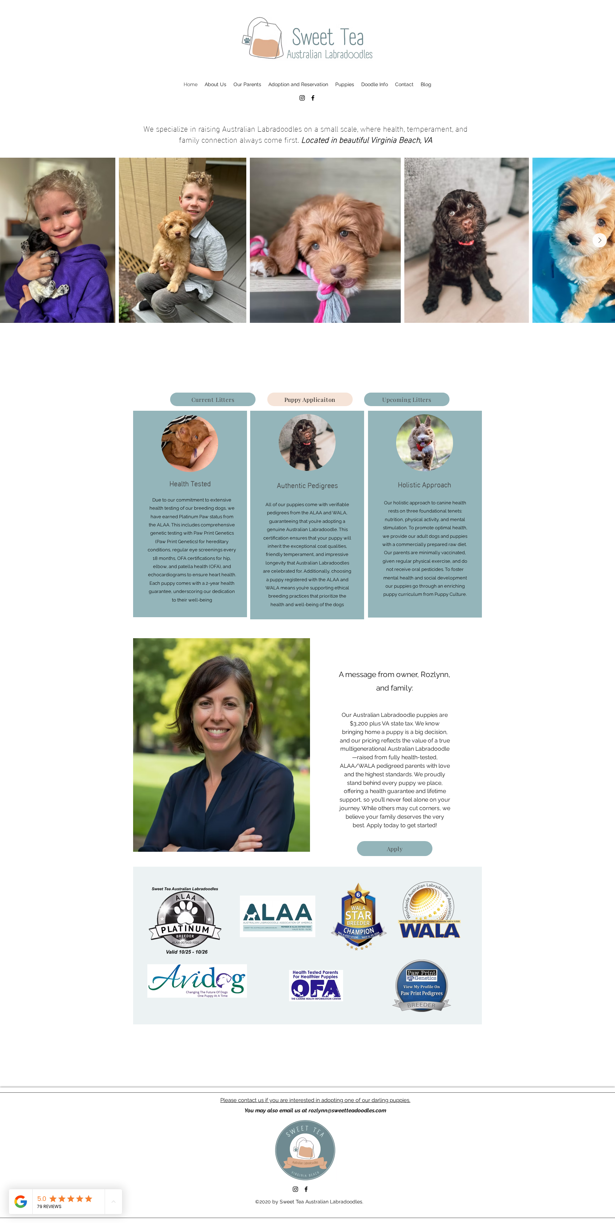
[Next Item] (600, 240)
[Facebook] (312, 97)
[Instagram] (302, 97)
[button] (215, 84)
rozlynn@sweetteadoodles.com (347, 1110)
